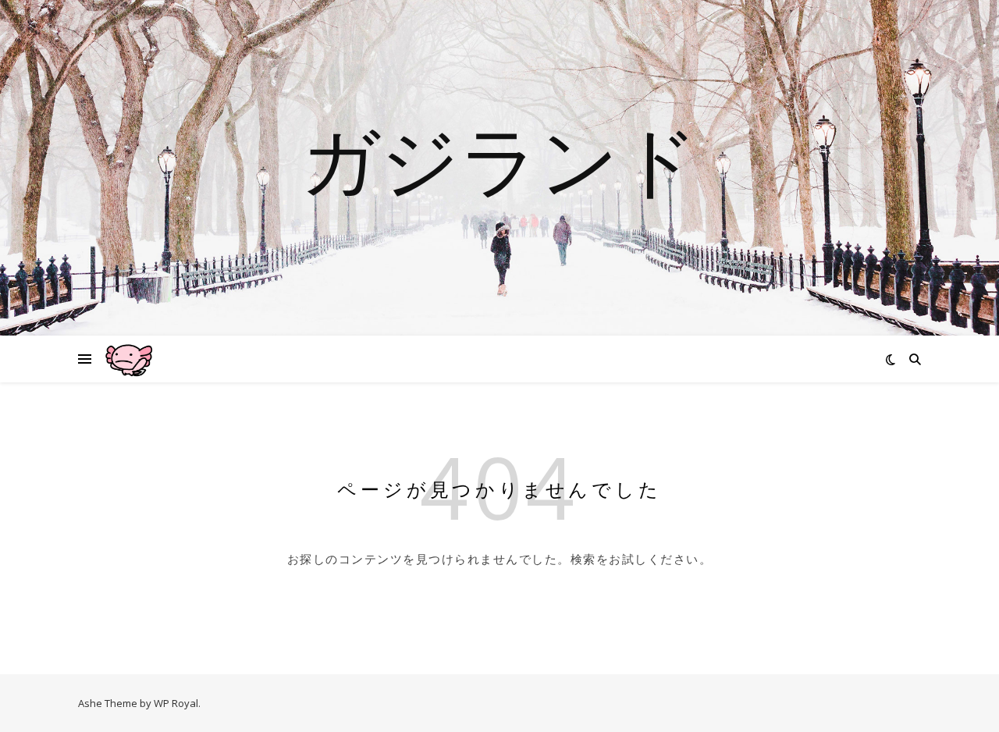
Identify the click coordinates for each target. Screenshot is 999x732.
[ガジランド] (128, 359)
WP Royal (176, 703)
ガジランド (499, 158)
